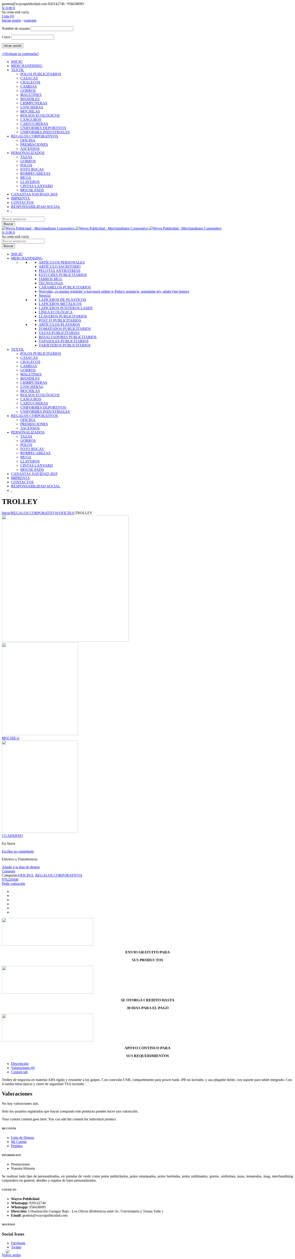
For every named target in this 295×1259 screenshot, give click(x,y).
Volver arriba (11, 1255)
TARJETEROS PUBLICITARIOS (65, 345)
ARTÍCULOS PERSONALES (62, 262)
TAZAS (26, 157)
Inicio (6, 513)
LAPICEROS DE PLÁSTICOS (62, 300)
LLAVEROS (30, 182)
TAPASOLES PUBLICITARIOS (63, 341)
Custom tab (19, 1072)
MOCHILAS (30, 111)
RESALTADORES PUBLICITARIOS (68, 337)
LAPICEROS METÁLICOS (60, 304)
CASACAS (29, 78)
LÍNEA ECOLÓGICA (56, 312)
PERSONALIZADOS (27, 153)
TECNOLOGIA (51, 283)
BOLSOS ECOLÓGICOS (40, 115)
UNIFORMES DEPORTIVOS (43, 128)
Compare (8, 871)
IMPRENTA (20, 198)
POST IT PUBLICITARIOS (60, 320)
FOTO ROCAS (32, 169)
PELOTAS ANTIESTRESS (59, 271)
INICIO (17, 62)
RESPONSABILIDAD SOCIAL (35, 207)
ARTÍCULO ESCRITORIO (60, 266)
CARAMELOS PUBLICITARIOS (65, 287)
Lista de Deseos (22, 1138)
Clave (6, 37)
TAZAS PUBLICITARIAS (59, 333)
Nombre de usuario (16, 28)
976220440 (10, 879)
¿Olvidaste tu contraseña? (20, 54)
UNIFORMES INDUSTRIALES (45, 132)
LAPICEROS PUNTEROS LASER (66, 308)
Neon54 (44, 295)
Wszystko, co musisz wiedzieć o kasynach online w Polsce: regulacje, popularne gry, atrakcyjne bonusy (114, 291)
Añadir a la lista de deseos (21, 867)
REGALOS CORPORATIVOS (34, 136)
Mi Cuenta (19, 1142)
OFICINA (27, 140)
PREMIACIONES (34, 144)
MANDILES (30, 99)
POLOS (26, 165)
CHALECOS (30, 82)
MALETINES (30, 95)
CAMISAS (28, 86)
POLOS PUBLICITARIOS (40, 74)
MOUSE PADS (32, 190)
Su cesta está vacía (15, 12)
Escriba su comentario (18, 851)
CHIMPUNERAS (33, 103)
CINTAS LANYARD (36, 186)
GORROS (28, 91)
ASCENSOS (30, 149)
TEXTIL (17, 70)
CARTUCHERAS (34, 124)
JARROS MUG (50, 279)
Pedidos (17, 1146)
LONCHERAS (31, 107)
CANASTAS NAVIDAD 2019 (34, 194)
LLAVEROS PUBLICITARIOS (63, 316)
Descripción (20, 1064)
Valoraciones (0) (23, 1068)
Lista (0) (8, 16)
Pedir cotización (13, 884)
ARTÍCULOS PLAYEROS (59, 324)
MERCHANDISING (27, 66)
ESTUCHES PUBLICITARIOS (63, 275)
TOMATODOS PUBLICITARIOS (65, 329)
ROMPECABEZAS (35, 173)
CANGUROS (30, 120)
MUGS (25, 178)
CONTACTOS (22, 202)
